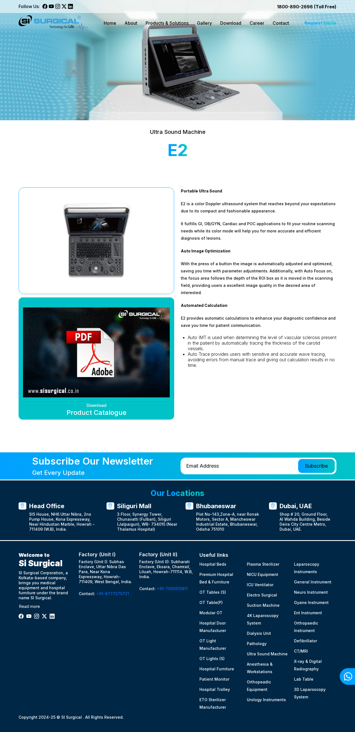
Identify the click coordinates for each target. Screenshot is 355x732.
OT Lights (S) (212, 658)
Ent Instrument (308, 612)
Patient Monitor (214, 679)
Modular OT (210, 612)
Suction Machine (263, 605)
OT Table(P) (211, 602)
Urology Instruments (266, 699)
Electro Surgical (262, 595)
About (131, 23)
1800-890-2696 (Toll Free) (306, 6)
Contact (281, 23)
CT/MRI (301, 651)
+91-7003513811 (172, 588)
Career (257, 23)
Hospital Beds (212, 564)
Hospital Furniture (216, 668)
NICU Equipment (262, 574)
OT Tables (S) (212, 592)
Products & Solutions (167, 23)
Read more (29, 606)
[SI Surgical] (53, 23)
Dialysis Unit (259, 633)
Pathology (257, 643)
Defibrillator (305, 640)
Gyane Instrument (311, 602)
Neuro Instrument (311, 592)
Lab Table (303, 679)
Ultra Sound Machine (267, 653)
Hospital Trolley (214, 689)
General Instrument (312, 582)
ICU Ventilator (260, 584)
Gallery (204, 23)
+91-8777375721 (112, 593)
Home (110, 23)
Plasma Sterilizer (263, 564)
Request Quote (320, 23)
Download (230, 23)
